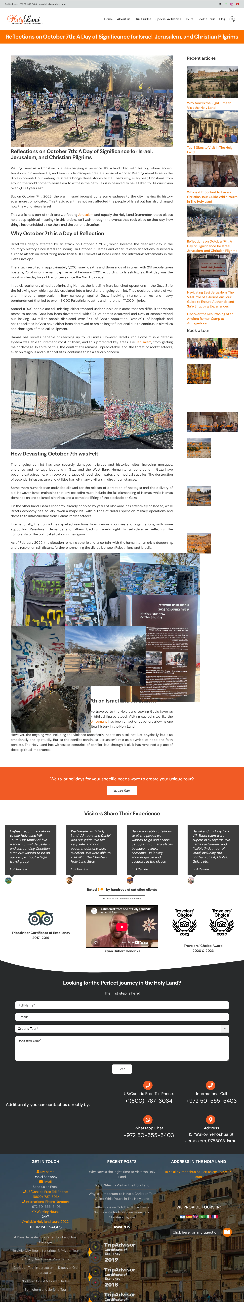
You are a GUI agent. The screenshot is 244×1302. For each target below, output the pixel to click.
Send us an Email (45, 1187)
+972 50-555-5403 (45, 1206)
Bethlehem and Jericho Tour (45, 1289)
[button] (232, 19)
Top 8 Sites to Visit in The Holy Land (122, 1185)
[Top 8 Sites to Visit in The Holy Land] (212, 126)
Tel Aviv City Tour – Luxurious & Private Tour (45, 1251)
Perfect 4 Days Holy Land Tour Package (198, 378)
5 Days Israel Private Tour (206, 355)
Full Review (18, 869)
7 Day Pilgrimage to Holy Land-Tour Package (210, 427)
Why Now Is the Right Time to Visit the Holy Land (122, 1174)
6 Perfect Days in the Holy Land (199, 501)
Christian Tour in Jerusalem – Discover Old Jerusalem (45, 1270)
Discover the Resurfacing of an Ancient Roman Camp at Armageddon (210, 318)
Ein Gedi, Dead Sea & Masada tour (46, 1259)
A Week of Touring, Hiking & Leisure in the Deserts (198, 449)
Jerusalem (85, 214)
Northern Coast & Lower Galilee (46, 1281)
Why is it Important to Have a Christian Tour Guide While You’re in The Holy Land (212, 197)
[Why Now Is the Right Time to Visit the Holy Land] (212, 82)
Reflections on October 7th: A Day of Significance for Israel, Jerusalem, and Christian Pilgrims (212, 246)
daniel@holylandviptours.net (52, 4)
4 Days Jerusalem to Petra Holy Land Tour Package (198, 545)
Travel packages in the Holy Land (199, 490)
